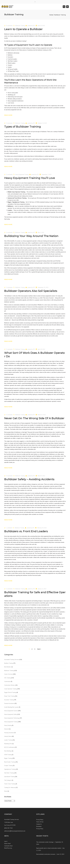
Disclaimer (39, 826)
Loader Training (8, 740)
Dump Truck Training (9, 696)
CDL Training (7, 678)
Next (39, 649)
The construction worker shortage (45, 842)
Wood (5, 791)
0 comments (9, 123)
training (12, 50)
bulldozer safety (59, 493)
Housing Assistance (9, 732)
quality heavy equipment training (24, 399)
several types (50, 187)
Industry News (7, 736)
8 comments (9, 25)
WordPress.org (8, 848)
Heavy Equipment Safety (10, 714)
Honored (6, 729)
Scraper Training (8, 765)
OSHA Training (8, 754)
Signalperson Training (9, 769)
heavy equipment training (28, 460)
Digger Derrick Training (10, 692)
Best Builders (7, 667)
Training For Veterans (9, 787)
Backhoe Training (8, 663)
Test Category (7, 780)
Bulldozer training (8, 34)
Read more (8, 115)
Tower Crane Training (9, 784)
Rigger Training (8, 758)
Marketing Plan (8, 743)
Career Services (8, 674)
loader (41, 540)
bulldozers (14, 136)
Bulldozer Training (20, 25)
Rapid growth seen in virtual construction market (48, 848)
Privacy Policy (39, 819)
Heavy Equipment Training (22, 174)
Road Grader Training (9, 762)
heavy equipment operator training (22, 261)
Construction (7, 681)
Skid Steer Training (9, 773)
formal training (54, 217)
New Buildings (8, 751)
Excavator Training (9, 699)
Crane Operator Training (10, 689)
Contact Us (39, 824)
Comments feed (8, 846)
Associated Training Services (11, 659)
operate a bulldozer (9, 161)
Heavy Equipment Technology (11, 718)
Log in (5, 841)
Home (51, 15)
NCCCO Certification (9, 747)
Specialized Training (9, 776)
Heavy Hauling (8, 725)
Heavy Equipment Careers (11, 710)
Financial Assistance (9, 703)
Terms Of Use (39, 822)
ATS (34, 25)
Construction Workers (9, 685)
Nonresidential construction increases (45, 854)
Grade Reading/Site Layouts (11, 707)
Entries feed (7, 843)
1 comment (9, 528)
